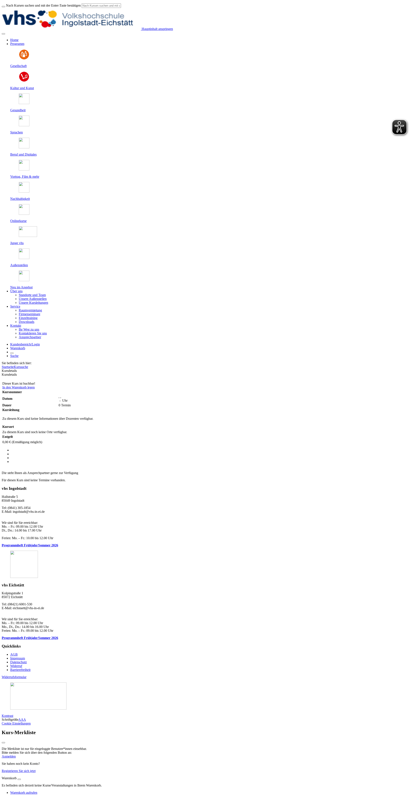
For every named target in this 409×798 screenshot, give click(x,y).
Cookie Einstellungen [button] (16, 723)
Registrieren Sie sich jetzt (19, 771)
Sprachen (16, 132)
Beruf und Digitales (23, 154)
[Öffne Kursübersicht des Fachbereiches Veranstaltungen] (24, 169)
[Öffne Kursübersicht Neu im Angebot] (24, 280)
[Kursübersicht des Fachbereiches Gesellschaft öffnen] (24, 58)
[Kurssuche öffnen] (12, 353)
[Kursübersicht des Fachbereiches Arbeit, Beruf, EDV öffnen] (24, 147)
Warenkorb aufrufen (23, 792)
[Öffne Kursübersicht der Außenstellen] (24, 258)
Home (14, 40)
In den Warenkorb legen (18, 387)
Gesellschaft (18, 66)
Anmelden (9, 756)
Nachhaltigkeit (20, 199)
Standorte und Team (32, 295)
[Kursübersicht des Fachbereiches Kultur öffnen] (24, 81)
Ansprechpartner (30, 337)
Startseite (8, 367)
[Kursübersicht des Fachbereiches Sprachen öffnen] (24, 125)
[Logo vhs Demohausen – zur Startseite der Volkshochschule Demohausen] (71, 29)
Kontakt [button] (15, 325)
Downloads (26, 322)
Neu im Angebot (21, 287)
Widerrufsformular (14, 677)
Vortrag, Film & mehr (24, 176)
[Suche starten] (3, 6)
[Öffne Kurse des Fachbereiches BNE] (24, 191)
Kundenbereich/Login (25, 344)
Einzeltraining (28, 318)
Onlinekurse (18, 221)
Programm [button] (17, 44)
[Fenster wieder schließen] (3, 742)
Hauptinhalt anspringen (157, 29)
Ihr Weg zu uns (29, 329)
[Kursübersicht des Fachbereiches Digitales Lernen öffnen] (24, 213)
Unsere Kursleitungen (33, 302)
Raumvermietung (30, 310)
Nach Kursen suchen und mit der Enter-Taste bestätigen (43, 5)
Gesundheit (18, 110)
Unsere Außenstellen (33, 299)
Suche (14, 356)
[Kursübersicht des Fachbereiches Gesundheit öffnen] (24, 103)
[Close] (19, 779)
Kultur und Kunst (22, 88)
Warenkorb (17, 348)
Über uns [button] (16, 291)
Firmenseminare (29, 314)
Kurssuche (21, 367)
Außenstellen (19, 265)
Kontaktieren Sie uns (33, 333)
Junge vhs (17, 243)
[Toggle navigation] (3, 33)
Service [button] (15, 306)
